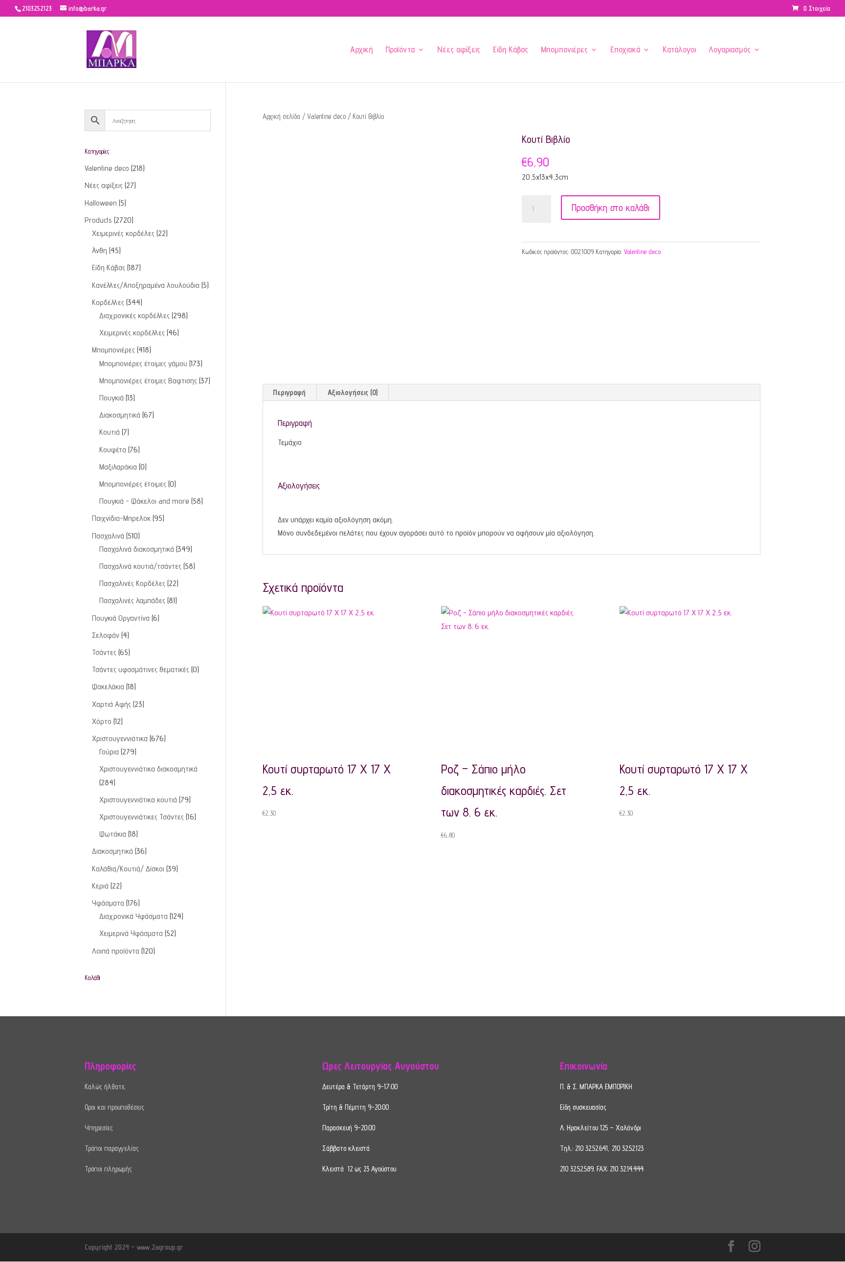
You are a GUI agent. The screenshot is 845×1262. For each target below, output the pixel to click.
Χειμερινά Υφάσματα (131, 933)
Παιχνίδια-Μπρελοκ (121, 518)
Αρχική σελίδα (281, 116)
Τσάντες (104, 652)
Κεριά (100, 885)
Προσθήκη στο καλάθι (610, 207)
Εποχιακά (625, 50)
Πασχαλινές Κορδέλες (132, 583)
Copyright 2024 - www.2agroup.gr (134, 1247)
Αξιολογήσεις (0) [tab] (353, 392)
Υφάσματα (108, 903)
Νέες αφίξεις (458, 50)
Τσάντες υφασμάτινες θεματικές (140, 669)
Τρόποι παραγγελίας (112, 1148)
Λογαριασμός (730, 50)
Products (98, 220)
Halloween (101, 203)
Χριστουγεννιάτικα (120, 738)
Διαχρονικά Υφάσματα (133, 916)
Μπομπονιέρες (564, 50)
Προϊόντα (400, 50)
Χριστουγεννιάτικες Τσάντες (141, 816)
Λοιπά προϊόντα (115, 951)
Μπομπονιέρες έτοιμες (132, 484)
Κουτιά (109, 432)
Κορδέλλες (108, 302)
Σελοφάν (105, 635)
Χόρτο (101, 721)
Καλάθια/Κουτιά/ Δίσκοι (128, 868)
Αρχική (361, 50)
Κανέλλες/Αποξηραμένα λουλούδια (146, 285)
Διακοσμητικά (119, 415)
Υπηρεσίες (99, 1127)
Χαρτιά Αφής (111, 704)
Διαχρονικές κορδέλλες (134, 315)
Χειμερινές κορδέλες (123, 233)
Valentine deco (326, 116)
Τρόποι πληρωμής (108, 1169)
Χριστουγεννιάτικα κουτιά (138, 799)
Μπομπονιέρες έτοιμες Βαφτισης (148, 380)
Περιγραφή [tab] (289, 392)
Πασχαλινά (108, 535)
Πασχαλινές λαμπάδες (132, 600)
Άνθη (99, 250)
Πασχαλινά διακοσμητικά (136, 549)
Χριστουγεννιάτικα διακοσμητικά (148, 768)
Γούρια (109, 751)
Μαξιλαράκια (118, 466)
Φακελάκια (108, 686)
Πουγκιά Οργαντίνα (121, 618)
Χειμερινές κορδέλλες (132, 332)
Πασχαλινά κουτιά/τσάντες (140, 566)
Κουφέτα (112, 449)
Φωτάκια (112, 834)
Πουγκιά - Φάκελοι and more (144, 501)
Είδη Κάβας (510, 50)
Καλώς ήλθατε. (105, 1086)
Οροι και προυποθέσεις (114, 1107)
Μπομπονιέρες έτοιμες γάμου (143, 363)
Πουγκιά (111, 397)
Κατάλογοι (679, 50)
